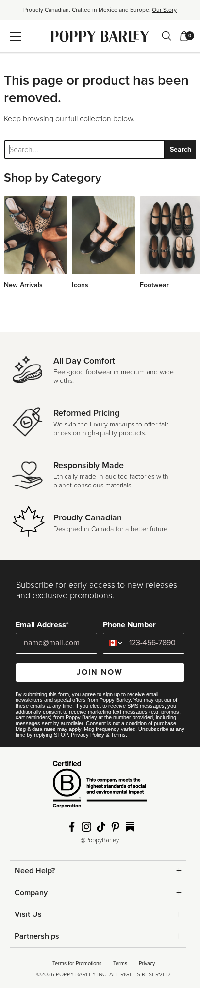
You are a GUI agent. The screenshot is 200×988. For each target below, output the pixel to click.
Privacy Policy (87, 735)
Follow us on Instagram (86, 827)
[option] (100, 13)
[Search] (166, 36)
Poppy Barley (100, 36)
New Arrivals (23, 285)
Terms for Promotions (76, 963)
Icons (80, 285)
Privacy (147, 963)
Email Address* (42, 625)
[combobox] (113, 643)
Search (180, 149)
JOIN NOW (100, 672)
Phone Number (129, 625)
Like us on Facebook (72, 827)
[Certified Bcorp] (100, 788)
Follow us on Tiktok (101, 827)
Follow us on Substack (130, 827)
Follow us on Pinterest (115, 827)
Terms (118, 735)
